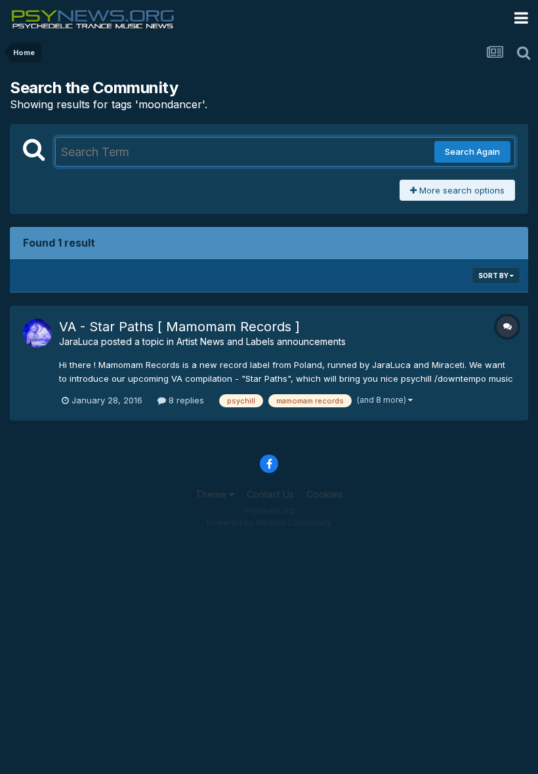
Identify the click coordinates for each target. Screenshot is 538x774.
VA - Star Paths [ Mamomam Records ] (179, 327)
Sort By (494, 275)
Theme (212, 494)
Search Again (472, 151)
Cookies (324, 494)
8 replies (185, 400)
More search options (461, 190)
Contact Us (270, 494)
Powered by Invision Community (269, 522)
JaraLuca (78, 341)
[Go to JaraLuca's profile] (37, 333)
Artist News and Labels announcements (261, 341)
